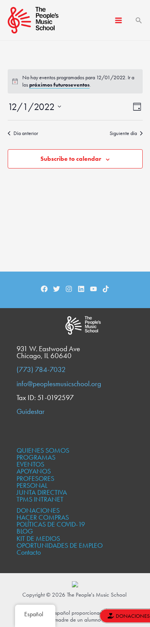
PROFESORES (35, 478)
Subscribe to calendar (70, 159)
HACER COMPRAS (43, 517)
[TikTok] (105, 288)
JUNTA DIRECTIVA (42, 492)
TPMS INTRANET (40, 499)
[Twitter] (56, 288)
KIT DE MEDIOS (38, 538)
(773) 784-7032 (41, 369)
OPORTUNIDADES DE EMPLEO (60, 545)
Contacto (29, 552)
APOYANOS (34, 471)
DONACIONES (38, 510)
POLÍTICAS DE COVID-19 (51, 524)
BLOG (25, 531)
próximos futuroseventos (59, 84)
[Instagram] (68, 288)
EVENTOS (30, 464)
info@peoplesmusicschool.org (59, 384)
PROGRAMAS (36, 457)
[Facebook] (44, 288)
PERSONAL (32, 485)
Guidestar (31, 411)
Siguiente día (123, 133)
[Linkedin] (81, 288)
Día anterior (25, 133)
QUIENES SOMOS (43, 450)
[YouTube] (93, 288)
